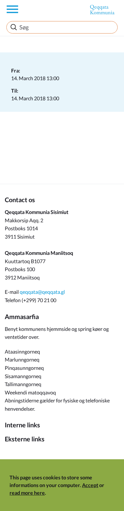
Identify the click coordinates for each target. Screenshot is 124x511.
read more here (27, 493)
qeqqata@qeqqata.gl (42, 292)
